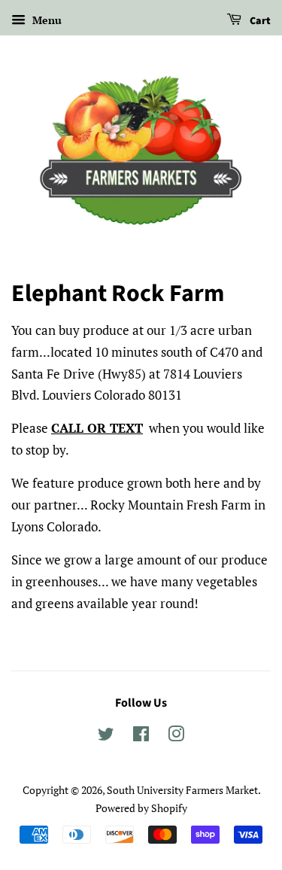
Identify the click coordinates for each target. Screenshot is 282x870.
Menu (45, 20)
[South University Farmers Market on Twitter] (106, 736)
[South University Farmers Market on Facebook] (141, 736)
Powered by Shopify (141, 808)
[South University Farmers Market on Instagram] (176, 736)
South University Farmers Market (182, 790)
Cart (259, 21)
